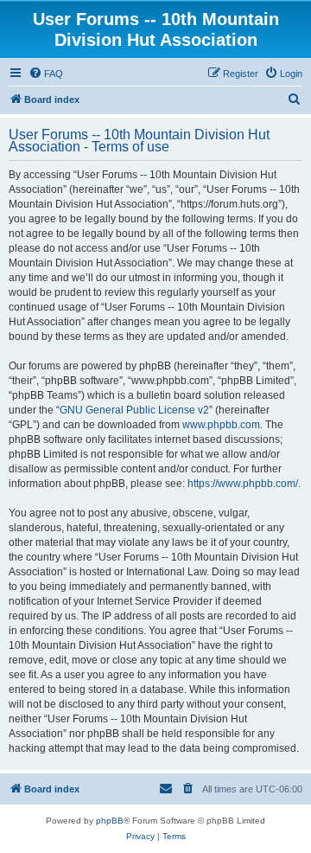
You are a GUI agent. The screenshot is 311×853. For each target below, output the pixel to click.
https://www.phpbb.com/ (242, 484)
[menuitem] (46, 73)
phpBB (110, 820)
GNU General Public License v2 (134, 410)
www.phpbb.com (221, 425)
